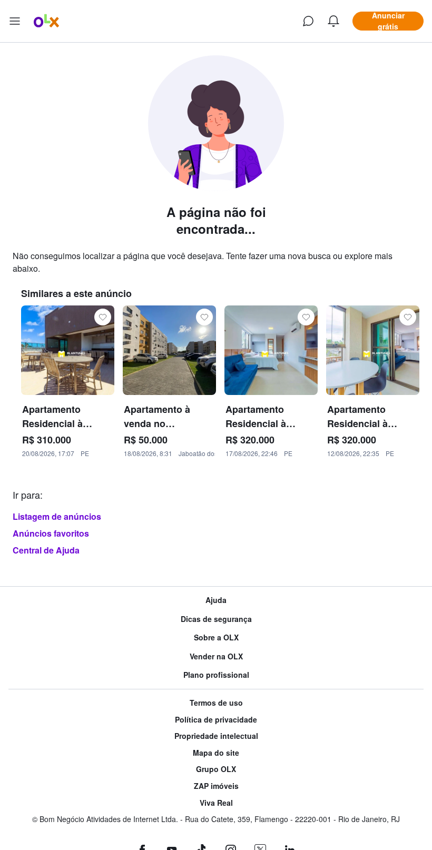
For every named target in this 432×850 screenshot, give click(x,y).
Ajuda (216, 600)
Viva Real (216, 803)
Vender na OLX (216, 656)
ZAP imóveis (216, 786)
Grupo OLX (216, 769)
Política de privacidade (216, 720)
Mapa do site (216, 753)
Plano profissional (216, 675)
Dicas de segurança (216, 619)
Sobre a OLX (216, 637)
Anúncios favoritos (51, 533)
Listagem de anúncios (57, 516)
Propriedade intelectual (216, 736)
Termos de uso (216, 703)
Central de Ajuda (46, 550)
